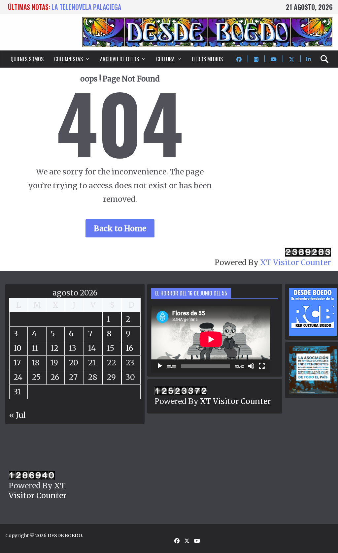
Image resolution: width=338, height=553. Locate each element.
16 (129, 348)
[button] (86, 59)
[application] (210, 339)
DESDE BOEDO (65, 535)
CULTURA (165, 59)
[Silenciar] (251, 366)
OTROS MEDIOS (207, 59)
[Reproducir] (159, 366)
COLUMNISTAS (68, 59)
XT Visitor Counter (295, 262)
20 (73, 362)
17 (17, 362)
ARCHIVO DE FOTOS (119, 59)
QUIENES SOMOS (27, 59)
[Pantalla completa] (261, 366)
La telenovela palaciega (86, 7)
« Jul (17, 415)
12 (54, 348)
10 (17, 348)
